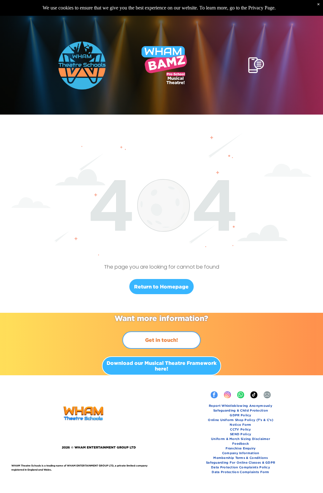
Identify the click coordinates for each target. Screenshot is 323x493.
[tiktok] (253, 395)
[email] (267, 395)
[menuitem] (240, 406)
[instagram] (227, 395)
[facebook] (214, 395)
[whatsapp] (240, 395)
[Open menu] (256, 65)
